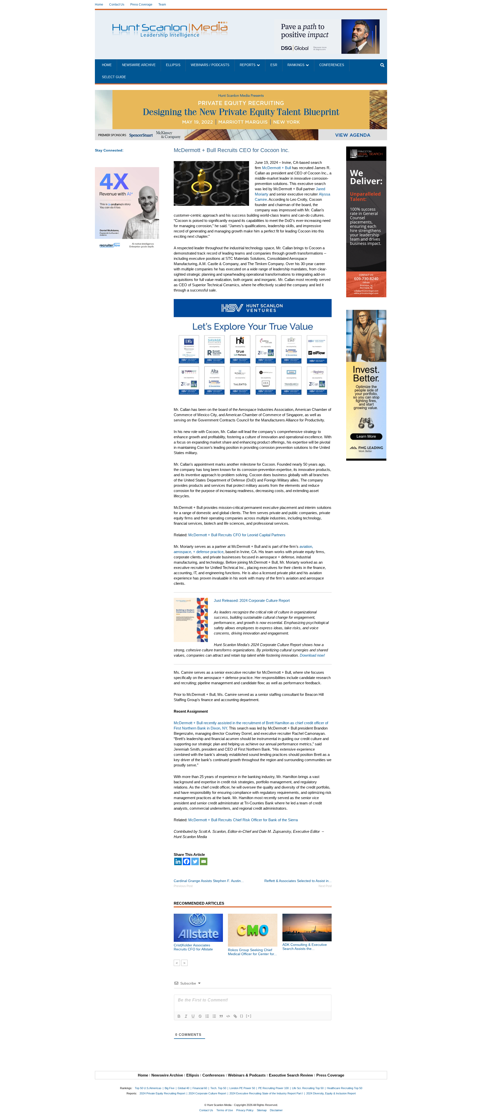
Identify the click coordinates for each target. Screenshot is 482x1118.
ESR (273, 65)
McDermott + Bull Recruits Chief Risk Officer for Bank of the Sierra (243, 820)
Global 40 (183, 1088)
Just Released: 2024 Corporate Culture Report (252, 600)
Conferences (331, 65)
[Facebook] (186, 861)
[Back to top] (474, 1110)
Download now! (312, 655)
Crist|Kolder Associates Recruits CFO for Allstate (193, 947)
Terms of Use (224, 1110)
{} (242, 1016)
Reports (248, 65)
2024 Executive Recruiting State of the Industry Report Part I (266, 1093)
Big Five (169, 1088)
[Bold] (179, 1016)
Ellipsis (173, 65)
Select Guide (114, 77)
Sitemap (262, 1110)
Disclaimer (276, 1110)
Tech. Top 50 (218, 1088)
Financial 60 (200, 1088)
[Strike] (200, 1016)
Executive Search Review (291, 1075)
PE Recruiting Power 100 (273, 1088)
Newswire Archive (139, 65)
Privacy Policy (245, 1110)
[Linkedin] (178, 861)
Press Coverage (141, 4)
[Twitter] (195, 861)
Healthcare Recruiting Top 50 (344, 1088)
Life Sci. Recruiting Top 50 (308, 1088)
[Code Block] (228, 1016)
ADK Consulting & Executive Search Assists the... (304, 947)
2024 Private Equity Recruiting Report (162, 1093)
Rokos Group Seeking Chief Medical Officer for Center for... (252, 952)
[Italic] (186, 1016)
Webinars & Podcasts (247, 1075)
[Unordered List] (214, 1016)
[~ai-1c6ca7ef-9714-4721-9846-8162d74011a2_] (327, 22)
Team (162, 4)
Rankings (296, 65)
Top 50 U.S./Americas (148, 1088)
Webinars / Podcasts (210, 65)
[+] (249, 1016)
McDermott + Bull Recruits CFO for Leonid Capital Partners (236, 535)
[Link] (235, 1016)
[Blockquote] (221, 1016)
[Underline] (193, 1016)
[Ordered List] (207, 1016)
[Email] (203, 861)
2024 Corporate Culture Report (207, 1093)
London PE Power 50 (242, 1088)
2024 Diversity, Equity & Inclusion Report (331, 1093)
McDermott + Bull (276, 168)
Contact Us (116, 4)
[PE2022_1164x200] (241, 92)
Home (99, 4)
